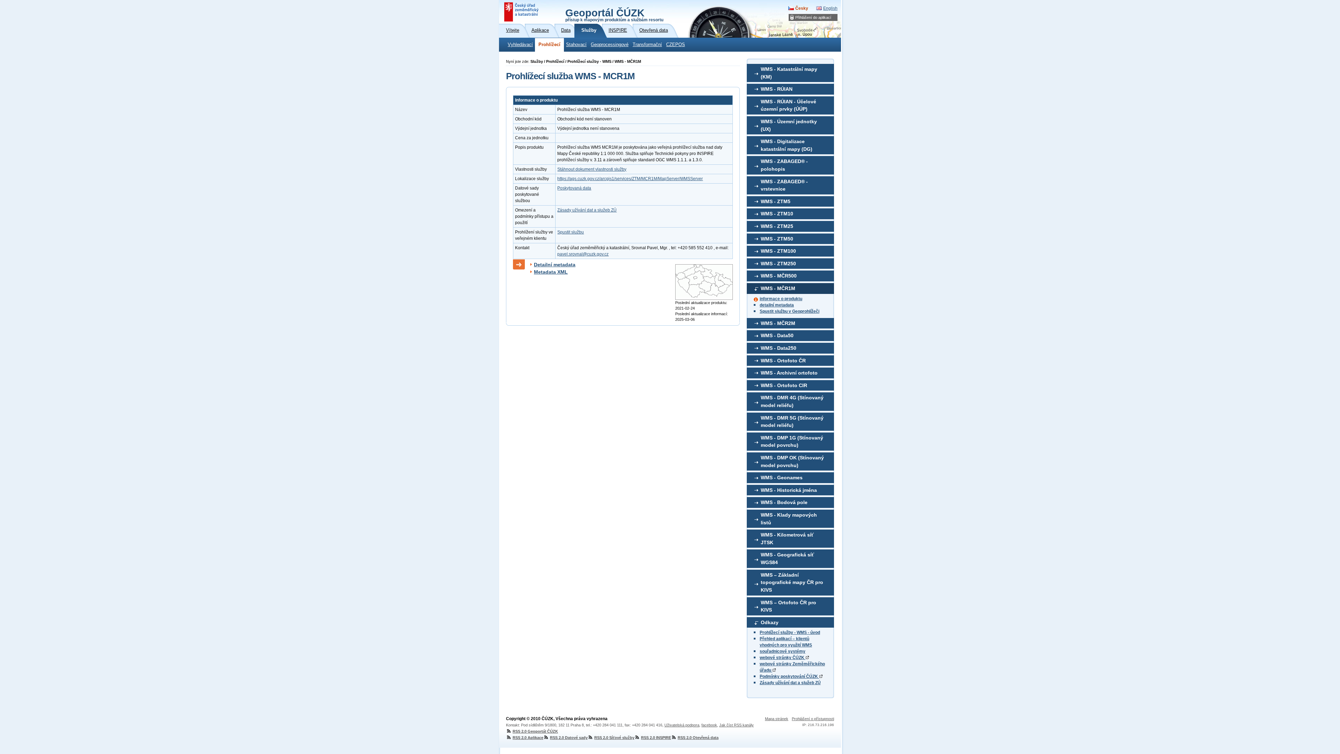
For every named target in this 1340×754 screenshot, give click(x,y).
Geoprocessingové (609, 44)
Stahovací (576, 44)
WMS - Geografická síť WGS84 (787, 558)
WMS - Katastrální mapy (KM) (789, 73)
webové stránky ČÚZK (782, 657)
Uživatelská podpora (681, 725)
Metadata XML (551, 272)
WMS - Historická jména (789, 490)
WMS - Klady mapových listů (789, 518)
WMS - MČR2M (778, 323)
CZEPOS (675, 44)
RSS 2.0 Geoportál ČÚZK (535, 731)
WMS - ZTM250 (778, 263)
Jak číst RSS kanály (736, 725)
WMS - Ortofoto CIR (784, 385)
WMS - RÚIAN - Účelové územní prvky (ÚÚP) (788, 105)
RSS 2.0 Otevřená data (698, 737)
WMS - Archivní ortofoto (789, 373)
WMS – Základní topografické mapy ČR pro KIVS (792, 582)
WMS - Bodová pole (784, 502)
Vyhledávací (520, 44)
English (830, 8)
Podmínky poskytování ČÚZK (789, 676)
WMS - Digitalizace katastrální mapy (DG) (786, 145)
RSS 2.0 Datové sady (569, 737)
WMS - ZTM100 (778, 251)
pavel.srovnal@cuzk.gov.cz (583, 254)
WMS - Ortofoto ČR (783, 360)
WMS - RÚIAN (776, 89)
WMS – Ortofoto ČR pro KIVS (788, 606)
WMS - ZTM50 (777, 239)
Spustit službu (570, 232)
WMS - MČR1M (778, 288)
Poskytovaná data (574, 188)
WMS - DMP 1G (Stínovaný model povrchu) (792, 441)
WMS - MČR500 (779, 276)
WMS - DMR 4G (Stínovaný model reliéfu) (792, 401)
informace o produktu (781, 298)
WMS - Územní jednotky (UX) (789, 125)
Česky (801, 8)
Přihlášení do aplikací (813, 17)
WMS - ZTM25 (777, 226)
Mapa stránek (776, 719)
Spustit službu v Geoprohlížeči (789, 311)
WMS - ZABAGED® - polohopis (784, 165)
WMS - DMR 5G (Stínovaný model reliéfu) (792, 421)
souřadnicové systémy (782, 651)
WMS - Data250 (778, 348)
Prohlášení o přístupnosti (813, 719)
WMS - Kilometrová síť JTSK (787, 538)
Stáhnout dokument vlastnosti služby (591, 169)
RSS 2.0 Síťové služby (614, 737)
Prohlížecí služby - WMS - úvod (790, 632)
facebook (709, 725)
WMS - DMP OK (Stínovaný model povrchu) (792, 461)
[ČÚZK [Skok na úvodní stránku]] (522, 12)
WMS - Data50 (777, 335)
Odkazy (770, 622)
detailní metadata (777, 305)
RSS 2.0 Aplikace (528, 737)
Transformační (647, 44)
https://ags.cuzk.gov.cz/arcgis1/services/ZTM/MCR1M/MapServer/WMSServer (630, 178)
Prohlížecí (549, 44)
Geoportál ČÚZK (614, 14)
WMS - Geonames (782, 477)
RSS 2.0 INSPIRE (656, 737)
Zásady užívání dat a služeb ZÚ (790, 682)
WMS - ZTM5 (775, 201)
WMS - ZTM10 (777, 213)
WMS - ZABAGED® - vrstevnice (784, 185)
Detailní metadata (554, 264)
